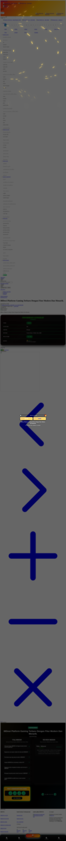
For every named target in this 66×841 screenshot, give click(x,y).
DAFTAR (26, 418)
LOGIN (39, 418)
